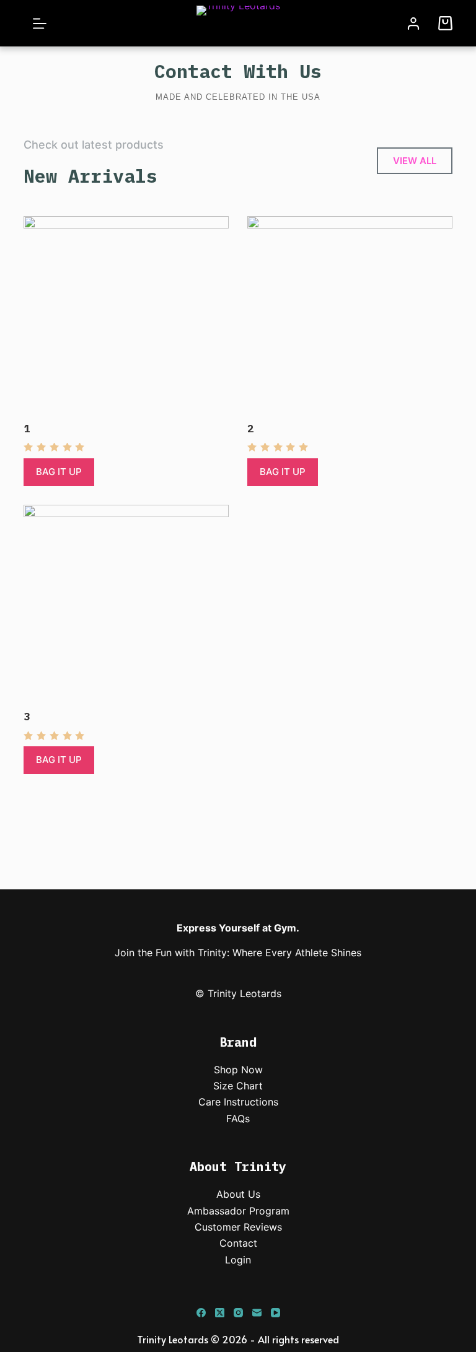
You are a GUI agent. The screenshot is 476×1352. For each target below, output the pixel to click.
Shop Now (238, 1069)
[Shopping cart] (445, 23)
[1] (126, 318)
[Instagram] (238, 1312)
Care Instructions (238, 1102)
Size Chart (238, 1085)
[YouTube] (275, 1312)
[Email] (257, 1312)
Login (238, 1260)
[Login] (413, 23)
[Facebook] (201, 1312)
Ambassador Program (238, 1211)
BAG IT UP (59, 472)
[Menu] (39, 23)
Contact (238, 1243)
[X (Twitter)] (219, 1312)
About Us (238, 1194)
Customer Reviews (238, 1227)
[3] (126, 607)
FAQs (238, 1118)
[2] (349, 318)
